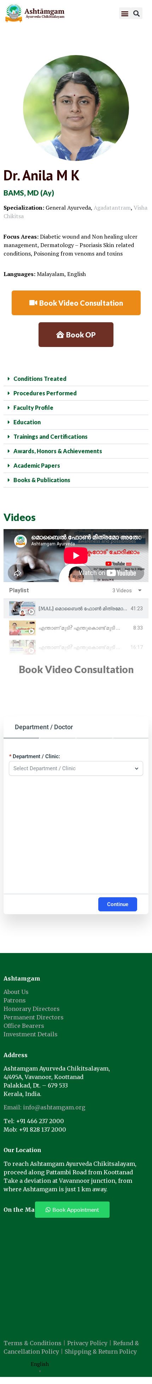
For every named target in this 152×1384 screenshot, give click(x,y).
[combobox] (72, 768)
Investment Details (31, 1034)
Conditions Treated (39, 378)
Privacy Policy (87, 1343)
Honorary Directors (32, 1008)
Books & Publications (41, 480)
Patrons (15, 1000)
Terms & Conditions (33, 1343)
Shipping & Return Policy (101, 1351)
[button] (125, 13)
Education (27, 422)
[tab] (76, 608)
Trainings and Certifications (50, 436)
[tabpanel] (76, 555)
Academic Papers (36, 465)
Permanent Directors (34, 1017)
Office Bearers (24, 1025)
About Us (16, 991)
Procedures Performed (45, 393)
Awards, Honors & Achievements (57, 451)
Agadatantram (112, 207)
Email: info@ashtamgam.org (44, 1107)
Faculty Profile (33, 407)
